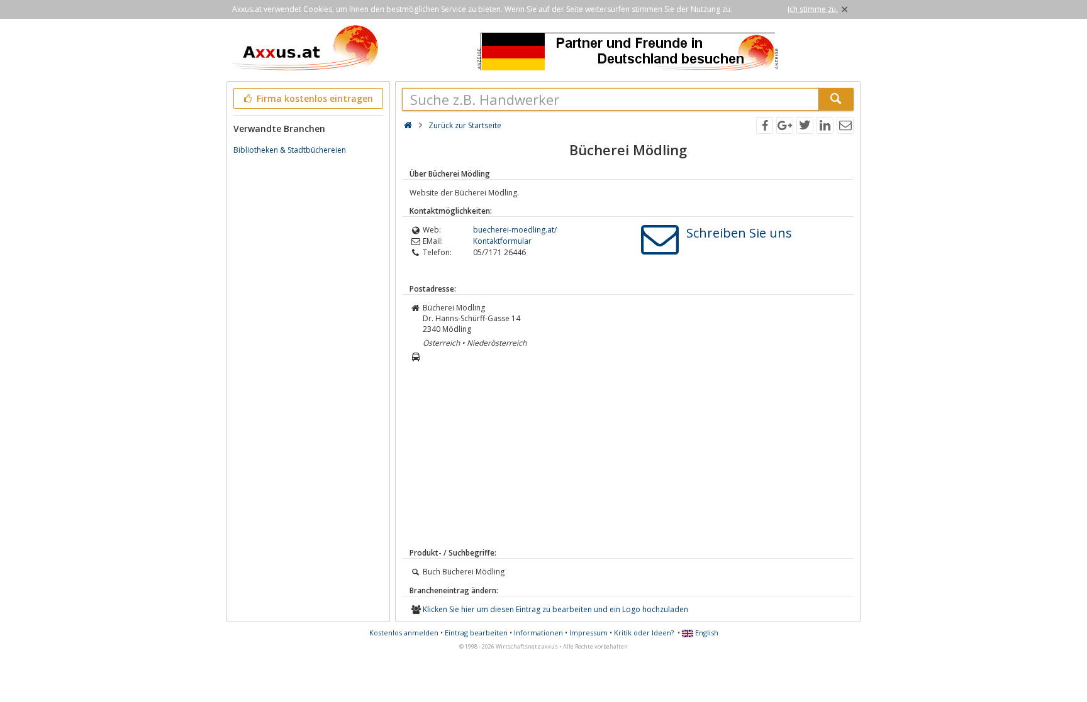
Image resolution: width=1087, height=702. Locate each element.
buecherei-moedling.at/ (515, 229)
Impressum (588, 632)
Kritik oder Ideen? (644, 632)
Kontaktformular (502, 241)
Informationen (538, 632)
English (705, 632)
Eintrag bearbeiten (476, 632)
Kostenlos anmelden (403, 632)
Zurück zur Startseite (464, 125)
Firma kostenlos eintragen (313, 98)
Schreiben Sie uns (739, 232)
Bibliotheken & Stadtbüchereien (289, 150)
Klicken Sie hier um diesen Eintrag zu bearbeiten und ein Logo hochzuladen (555, 609)
